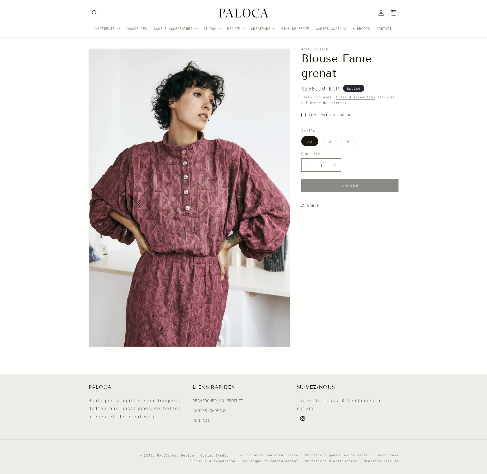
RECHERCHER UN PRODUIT (218, 400)
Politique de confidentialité (268, 455)
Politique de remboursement (270, 461)
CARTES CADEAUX (209, 410)
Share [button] (313, 205)
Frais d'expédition (355, 97)
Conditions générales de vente (336, 455)
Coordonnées (387, 455)
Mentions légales (381, 461)
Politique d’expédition (211, 461)
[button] (94, 13)
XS (312, 142)
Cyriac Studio (214, 455)
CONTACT (200, 420)
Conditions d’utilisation (331, 461)
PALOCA (163, 455)
